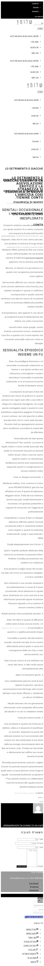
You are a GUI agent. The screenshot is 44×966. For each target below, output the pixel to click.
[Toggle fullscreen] (37, 905)
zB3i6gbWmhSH (12, 203)
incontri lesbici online (8, 236)
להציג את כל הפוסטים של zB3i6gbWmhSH (23, 825)
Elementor (39, 896)
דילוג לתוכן (38, 913)
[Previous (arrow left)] (42, 909)
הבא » (41, 801)
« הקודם (40, 797)
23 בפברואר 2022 (37, 203)
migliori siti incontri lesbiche (14, 628)
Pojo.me (28, 894)
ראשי (41, 236)
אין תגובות (22, 203)
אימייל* (40, 843)
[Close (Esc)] (42, 905)
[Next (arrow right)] (40, 909)
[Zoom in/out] (35, 905)
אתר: (41, 847)
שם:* (41, 839)
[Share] (40, 905)
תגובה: (40, 866)
